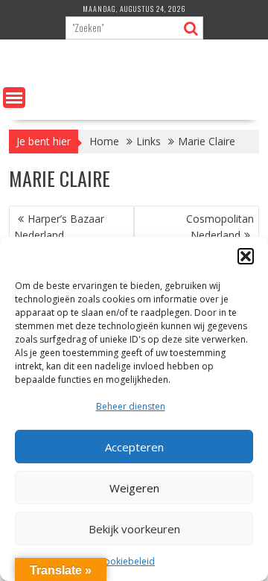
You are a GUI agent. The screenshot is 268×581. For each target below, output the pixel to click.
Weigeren (134, 487)
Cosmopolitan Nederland (220, 227)
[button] (245, 256)
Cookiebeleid (126, 561)
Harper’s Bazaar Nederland (59, 227)
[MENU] (14, 97)
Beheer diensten (130, 406)
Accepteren (134, 446)
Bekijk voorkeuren (134, 528)
